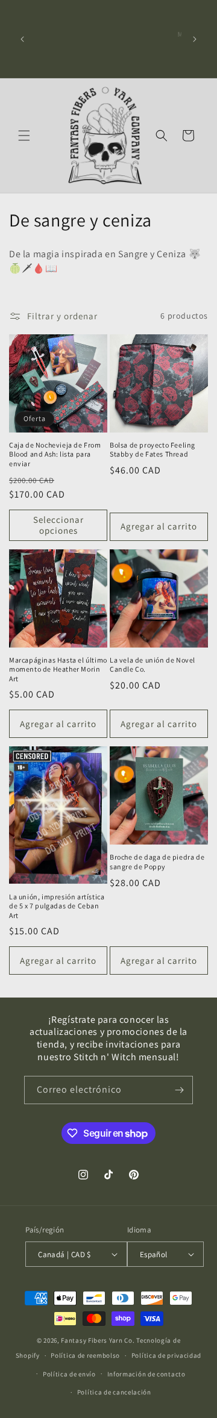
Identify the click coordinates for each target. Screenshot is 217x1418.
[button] (24, 135)
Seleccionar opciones (58, 525)
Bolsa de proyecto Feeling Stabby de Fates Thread (152, 449)
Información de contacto (146, 1374)
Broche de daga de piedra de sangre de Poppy (157, 861)
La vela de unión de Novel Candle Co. (152, 664)
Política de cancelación (114, 1392)
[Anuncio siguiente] (194, 39)
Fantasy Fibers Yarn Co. (97, 1340)
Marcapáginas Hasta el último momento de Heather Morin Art (58, 669)
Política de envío (69, 1374)
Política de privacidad (166, 1355)
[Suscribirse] (179, 1090)
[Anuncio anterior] (22, 39)
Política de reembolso (85, 1355)
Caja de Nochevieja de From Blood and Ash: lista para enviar (55, 454)
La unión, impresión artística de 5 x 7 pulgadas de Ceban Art (56, 906)
